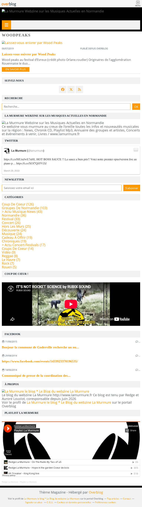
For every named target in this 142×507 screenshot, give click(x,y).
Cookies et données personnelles (74, 502)
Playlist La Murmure (28, 482)
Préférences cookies (105, 502)
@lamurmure (35, 150)
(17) (23, 245)
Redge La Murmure (10, 482)
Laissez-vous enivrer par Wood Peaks (28, 54)
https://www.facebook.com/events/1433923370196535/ (40, 361)
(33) (11, 219)
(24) (14, 230)
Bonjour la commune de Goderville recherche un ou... (40, 347)
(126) (18, 204)
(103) (24, 208)
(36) (14, 215)
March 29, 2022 (12, 170)
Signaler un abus (34, 502)
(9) (8, 252)
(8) (10, 256)
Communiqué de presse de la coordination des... (36, 375)
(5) (9, 267)
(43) (22, 211)
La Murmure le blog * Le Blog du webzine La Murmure (69, 402)
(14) (17, 248)
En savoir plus (16, 69)
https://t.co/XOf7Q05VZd (31, 163)
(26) (11, 222)
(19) (17, 237)
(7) (11, 259)
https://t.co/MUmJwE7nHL (20, 159)
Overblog (96, 492)
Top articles (113, 498)
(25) (16, 226)
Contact (127, 498)
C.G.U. (50, 502)
